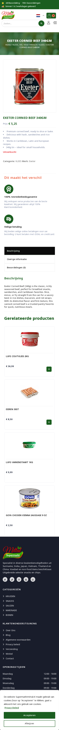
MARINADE (11, 610)
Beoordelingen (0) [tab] (16, 267)
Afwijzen (29, 723)
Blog (8, 635)
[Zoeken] (41, 23)
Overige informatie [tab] (17, 259)
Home (8, 44)
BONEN (9, 615)
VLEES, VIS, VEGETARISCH (24, 44)
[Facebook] (5, 579)
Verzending (12, 649)
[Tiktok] (12, 579)
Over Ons (10, 630)
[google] (26, 579)
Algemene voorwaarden (18, 639)
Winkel (9, 653)
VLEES (41, 44)
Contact (10, 658)
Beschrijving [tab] (13, 250)
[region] (29, 710)
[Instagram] (19, 579)
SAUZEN (10, 605)
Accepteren (29, 715)
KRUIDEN (10, 596)
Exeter (32, 161)
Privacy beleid (13, 644)
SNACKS (10, 600)
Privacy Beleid (12, 707)
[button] (48, 369)
